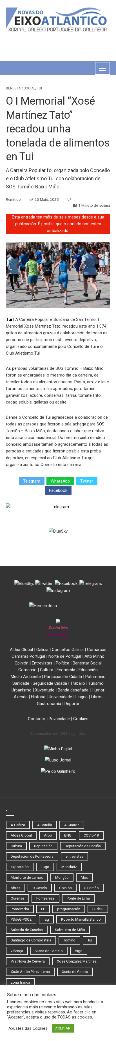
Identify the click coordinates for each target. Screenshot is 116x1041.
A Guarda (71, 825)
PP (43, 909)
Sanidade (20, 683)
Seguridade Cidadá (50, 683)
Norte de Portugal (64, 656)
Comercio (27, 669)
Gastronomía (49, 703)
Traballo (77, 683)
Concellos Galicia (68, 649)
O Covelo (39, 888)
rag (46, 919)
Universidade (60, 696)
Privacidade (59, 718)
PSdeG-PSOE (21, 919)
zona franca (20, 982)
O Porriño (91, 888)
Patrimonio (95, 676)
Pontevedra (20, 909)
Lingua (81, 696)
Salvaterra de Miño (70, 930)
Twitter (86, 481)
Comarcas (96, 649)
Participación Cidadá (63, 676)
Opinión (21, 663)
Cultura (46, 669)
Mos (84, 877)
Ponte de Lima (78, 898)
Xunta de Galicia (75, 972)
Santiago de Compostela (31, 940)
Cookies (80, 718)
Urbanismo (22, 690)
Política (62, 663)
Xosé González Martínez (77, 961)
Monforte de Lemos (27, 877)
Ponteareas (45, 898)
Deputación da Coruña (83, 846)
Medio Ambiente (26, 676)
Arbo (48, 835)
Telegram (31, 481)
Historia (38, 696)
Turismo (96, 683)
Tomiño (69, 940)
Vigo (78, 951)
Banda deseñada (73, 690)
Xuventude (44, 690)
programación (68, 909)
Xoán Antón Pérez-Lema (30, 972)
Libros (96, 696)
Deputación (43, 846)
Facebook (58, 490)
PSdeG (97, 909)
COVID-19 (91, 835)
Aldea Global (21, 649)
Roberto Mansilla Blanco (81, 919)
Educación (88, 669)
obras (15, 888)
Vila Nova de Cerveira (28, 961)
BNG (68, 835)
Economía (66, 669)
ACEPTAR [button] (62, 1028)
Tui (39, 88)
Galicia (42, 649)
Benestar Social (20, 88)
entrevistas (74, 856)
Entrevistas (42, 663)
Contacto (36, 718)
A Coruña (44, 825)
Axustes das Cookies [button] (28, 1028)
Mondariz (69, 867)
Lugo (45, 867)
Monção (62, 877)
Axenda (21, 696)
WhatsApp (60, 481)
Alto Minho (94, 656)
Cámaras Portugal (28, 656)
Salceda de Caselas (27, 930)
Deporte (71, 703)
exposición (20, 867)
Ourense (17, 898)
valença (17, 951)
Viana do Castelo (49, 951)
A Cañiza (18, 825)
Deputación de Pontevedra (32, 856)
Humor (98, 690)
